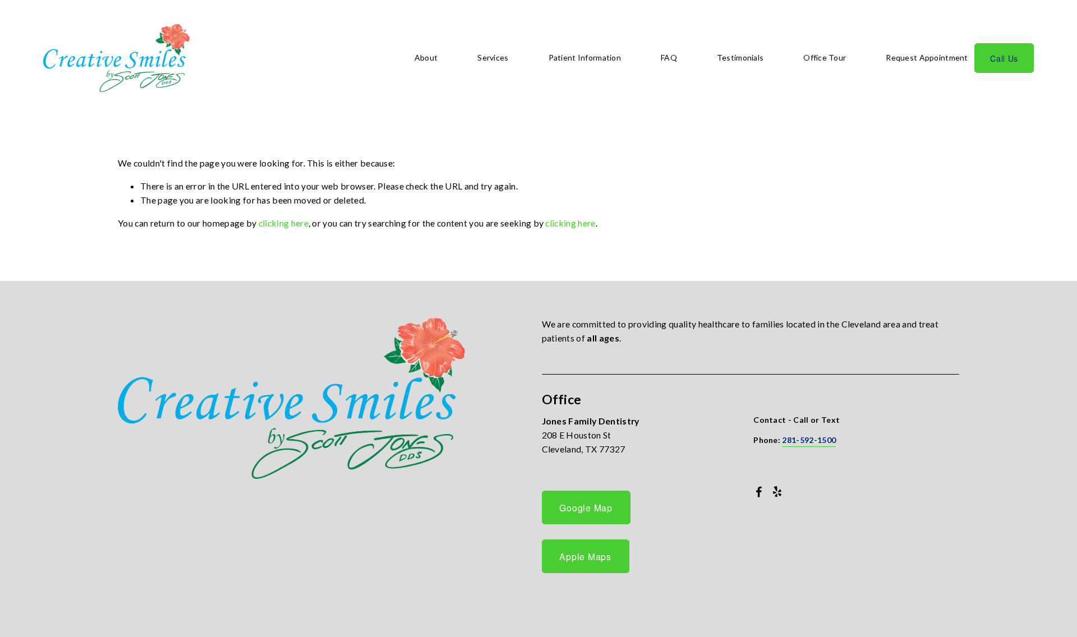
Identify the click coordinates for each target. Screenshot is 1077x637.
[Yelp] (777, 491)
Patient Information (585, 57)
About (426, 57)
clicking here (284, 223)
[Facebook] (759, 491)
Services (492, 57)
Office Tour (824, 57)
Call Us (1004, 58)
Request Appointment (927, 57)
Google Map (586, 507)
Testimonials (740, 57)
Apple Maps (585, 556)
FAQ (669, 57)
